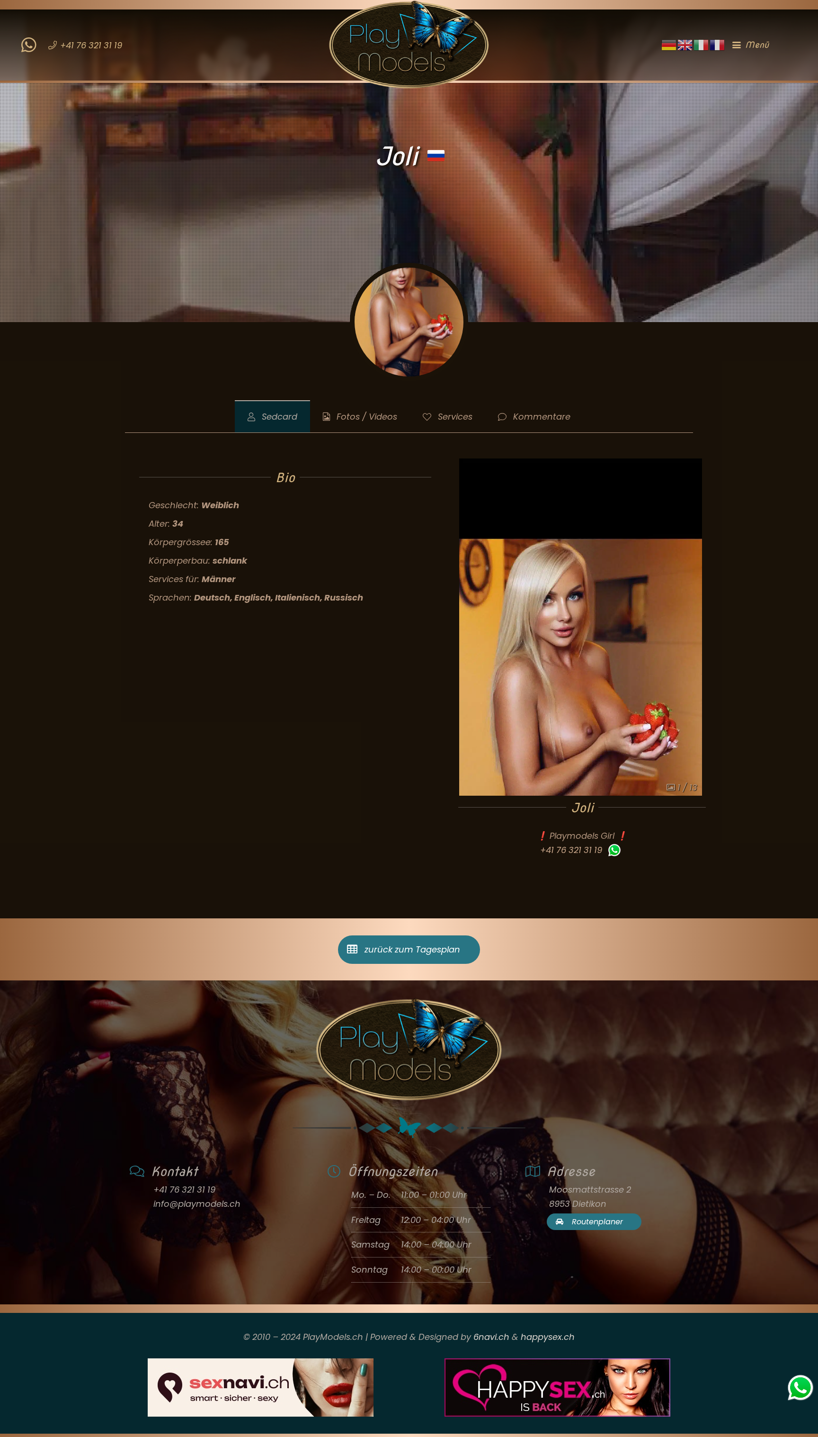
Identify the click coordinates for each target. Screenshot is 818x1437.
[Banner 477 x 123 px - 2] (260, 1387)
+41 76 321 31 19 (571, 850)
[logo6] (409, 45)
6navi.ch (491, 1337)
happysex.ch (548, 1337)
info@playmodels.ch (196, 1204)
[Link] (28, 39)
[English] (685, 44)
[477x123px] (557, 1387)
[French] (718, 44)
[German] (669, 44)
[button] (764, 45)
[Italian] (702, 44)
